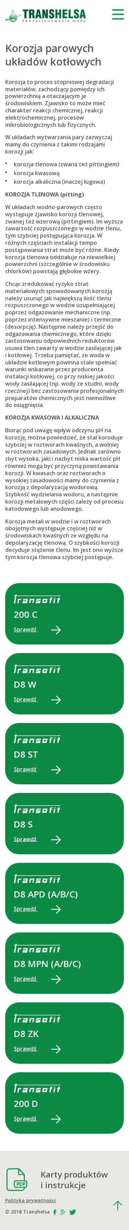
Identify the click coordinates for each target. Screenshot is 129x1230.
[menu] (118, 14)
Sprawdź (26, 629)
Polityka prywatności (30, 1200)
